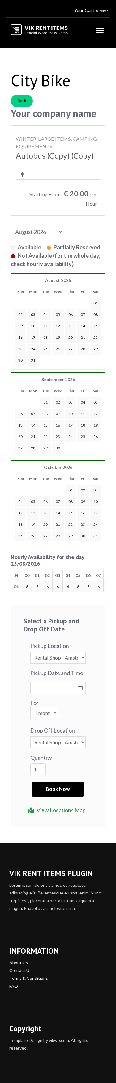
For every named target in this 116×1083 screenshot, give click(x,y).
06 (20, 413)
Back (22, 100)
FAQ (13, 986)
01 (45, 402)
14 (33, 425)
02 (58, 402)
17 (70, 425)
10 (70, 413)
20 (20, 436)
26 (58, 348)
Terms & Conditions (28, 978)
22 (45, 436)
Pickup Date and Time (56, 672)
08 (45, 413)
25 (45, 348)
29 (95, 348)
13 (20, 425)
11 (83, 413)
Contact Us (20, 970)
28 (83, 348)
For (34, 702)
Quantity (41, 757)
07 (33, 413)
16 (58, 425)
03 (70, 402)
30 (20, 360)
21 (33, 436)
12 (95, 413)
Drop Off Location (52, 730)
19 (95, 425)
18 (83, 425)
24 (70, 436)
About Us (18, 962)
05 (95, 402)
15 (45, 425)
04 (83, 402)
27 (70, 348)
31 (33, 360)
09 (58, 413)
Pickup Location (49, 645)
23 (58, 436)
